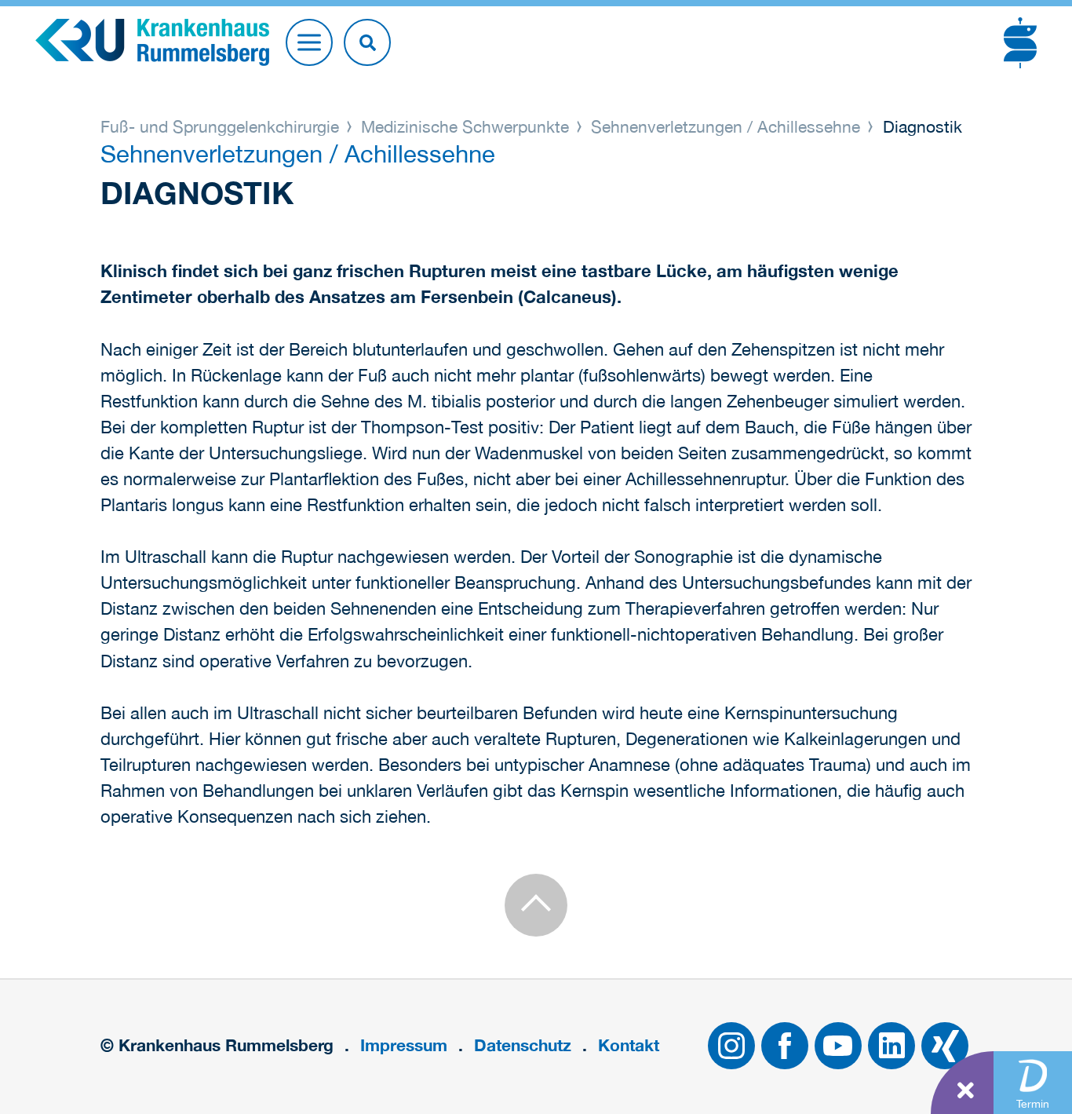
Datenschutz (522, 1045)
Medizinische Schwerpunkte (465, 126)
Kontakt (628, 1045)
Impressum (403, 1045)
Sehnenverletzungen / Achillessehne (725, 126)
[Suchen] (367, 42)
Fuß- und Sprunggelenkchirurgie (222, 126)
